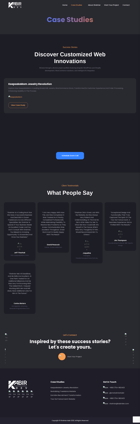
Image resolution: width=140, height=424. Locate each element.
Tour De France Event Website (63, 399)
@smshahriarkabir (116, 393)
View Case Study (18, 105)
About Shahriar (94, 5)
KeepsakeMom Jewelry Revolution (30, 84)
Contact (126, 5)
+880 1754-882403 (117, 387)
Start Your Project (111, 5)
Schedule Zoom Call (70, 155)
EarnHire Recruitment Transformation (66, 395)
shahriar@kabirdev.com (119, 403)
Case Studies (76, 5)
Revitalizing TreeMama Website (63, 391)
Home (64, 5)
